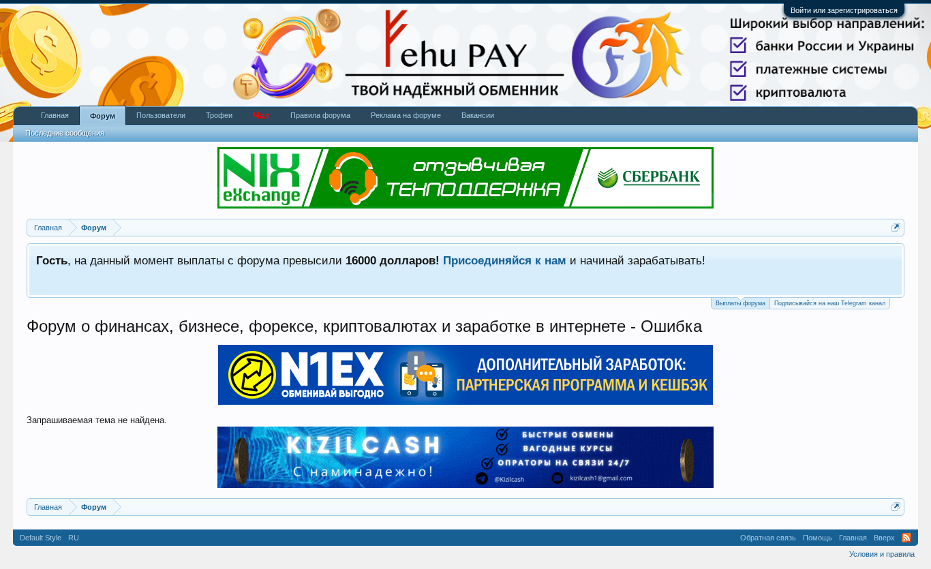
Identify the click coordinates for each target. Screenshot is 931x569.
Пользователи (160, 115)
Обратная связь (768, 538)
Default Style (40, 538)
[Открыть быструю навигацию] (895, 227)
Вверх (884, 538)
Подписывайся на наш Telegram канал (829, 303)
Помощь (817, 538)
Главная (55, 115)
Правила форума (320, 115)
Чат (261, 115)
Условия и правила (882, 554)
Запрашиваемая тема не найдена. (97, 420)
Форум (102, 116)
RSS (906, 537)
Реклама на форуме (406, 115)
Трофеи (219, 115)
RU (73, 538)
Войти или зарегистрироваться (844, 10)
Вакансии (477, 115)
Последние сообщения (64, 133)
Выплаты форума (740, 303)
